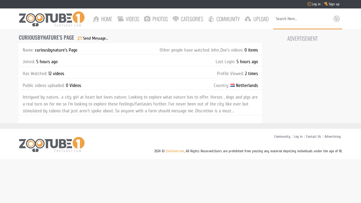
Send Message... (95, 38)
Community (282, 136)
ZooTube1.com (175, 151)
